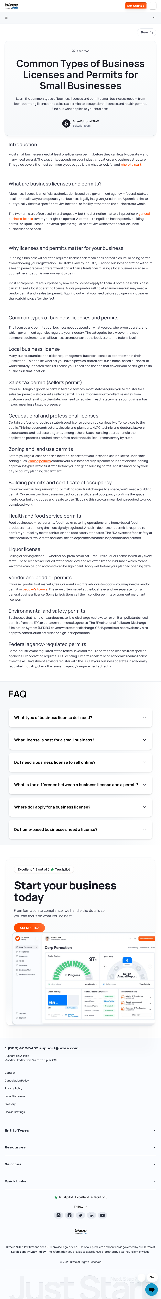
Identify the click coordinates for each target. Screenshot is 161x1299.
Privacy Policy (13, 1088)
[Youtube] (102, 1215)
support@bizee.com (59, 1048)
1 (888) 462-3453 (22, 1048)
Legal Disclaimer (15, 1096)
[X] (80, 1215)
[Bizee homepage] (11, 6)
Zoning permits (39, 461)
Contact (10, 1072)
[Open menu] (152, 5)
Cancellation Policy (17, 1080)
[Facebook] (69, 1215)
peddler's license (35, 589)
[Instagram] (58, 1215)
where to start (131, 164)
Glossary (10, 1104)
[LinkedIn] (91, 1215)
